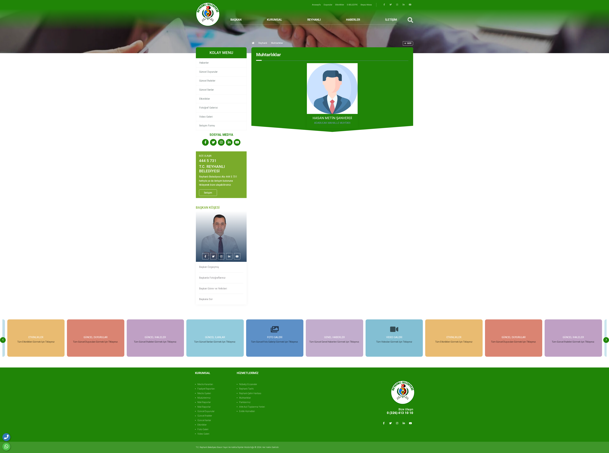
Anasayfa (316, 4)
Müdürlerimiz (203, 398)
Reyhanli (263, 43)
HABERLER (353, 19)
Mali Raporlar (204, 402)
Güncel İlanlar (206, 89)
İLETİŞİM (391, 19)
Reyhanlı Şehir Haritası (250, 393)
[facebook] (384, 4)
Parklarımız (244, 402)
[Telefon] (6, 437)
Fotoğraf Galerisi (208, 107)
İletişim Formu (207, 125)
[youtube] (410, 4)
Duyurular (328, 4)
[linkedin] (403, 4)
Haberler (204, 62)
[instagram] (397, 4)
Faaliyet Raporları (206, 388)
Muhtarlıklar (245, 398)
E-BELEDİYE (352, 4)
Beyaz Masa (366, 4)
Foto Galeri (202, 429)
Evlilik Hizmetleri (247, 411)
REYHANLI (314, 19)
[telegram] (390, 4)
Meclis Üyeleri (204, 393)
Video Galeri (206, 116)
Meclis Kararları (205, 384)
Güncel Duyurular (208, 71)
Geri (409, 43)
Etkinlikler (339, 4)
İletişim (208, 192)
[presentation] (3, 340)
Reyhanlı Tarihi (246, 388)
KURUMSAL (274, 19)
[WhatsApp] (6, 447)
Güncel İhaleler (207, 80)
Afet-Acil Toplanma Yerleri (252, 407)
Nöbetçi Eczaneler (248, 384)
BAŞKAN (236, 19)
